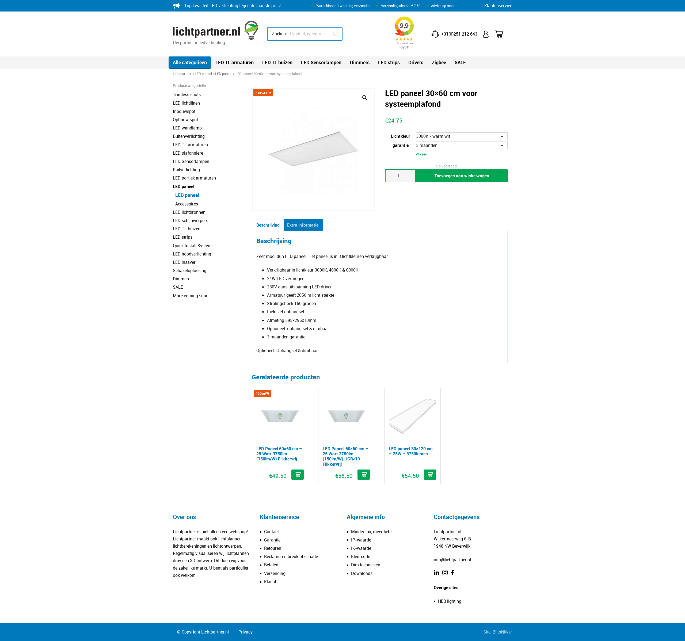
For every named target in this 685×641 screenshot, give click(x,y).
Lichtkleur (400, 136)
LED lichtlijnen (186, 103)
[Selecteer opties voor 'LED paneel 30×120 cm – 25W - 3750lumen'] (430, 475)
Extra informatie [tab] (302, 225)
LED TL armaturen (234, 62)
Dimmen (181, 279)
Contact (271, 532)
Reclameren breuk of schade (291, 556)
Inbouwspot (184, 111)
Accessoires (186, 204)
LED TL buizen (277, 62)
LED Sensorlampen (321, 62)
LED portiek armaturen (194, 178)
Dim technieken (365, 565)
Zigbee (439, 62)
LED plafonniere (188, 153)
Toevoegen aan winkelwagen (462, 176)
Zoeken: (279, 34)
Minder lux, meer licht (371, 532)
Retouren (272, 548)
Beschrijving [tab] (268, 225)
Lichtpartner (182, 73)
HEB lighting (449, 601)
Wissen (421, 154)
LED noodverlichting (192, 254)
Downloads (361, 573)
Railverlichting (186, 170)
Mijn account (486, 34)
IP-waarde (361, 540)
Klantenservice (498, 6)
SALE (460, 62)
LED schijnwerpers (190, 220)
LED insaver (184, 262)
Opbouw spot (185, 120)
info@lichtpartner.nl (452, 560)
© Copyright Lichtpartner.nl (203, 632)
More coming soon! (191, 296)
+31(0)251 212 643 (459, 34)
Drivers (415, 62)
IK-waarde (361, 548)
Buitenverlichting (189, 136)
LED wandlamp (187, 128)
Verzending (275, 573)
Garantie (272, 540)
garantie (401, 145)
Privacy (245, 632)
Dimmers (360, 62)
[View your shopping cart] (502, 34)
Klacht (270, 582)
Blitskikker (502, 632)
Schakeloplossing (189, 270)
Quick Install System (192, 246)
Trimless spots (187, 94)
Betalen (271, 565)
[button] (365, 97)
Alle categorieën (190, 62)
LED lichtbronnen (189, 212)
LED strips (389, 62)
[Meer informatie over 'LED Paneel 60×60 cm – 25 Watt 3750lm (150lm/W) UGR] (363, 475)
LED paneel (203, 73)
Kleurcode (360, 556)
